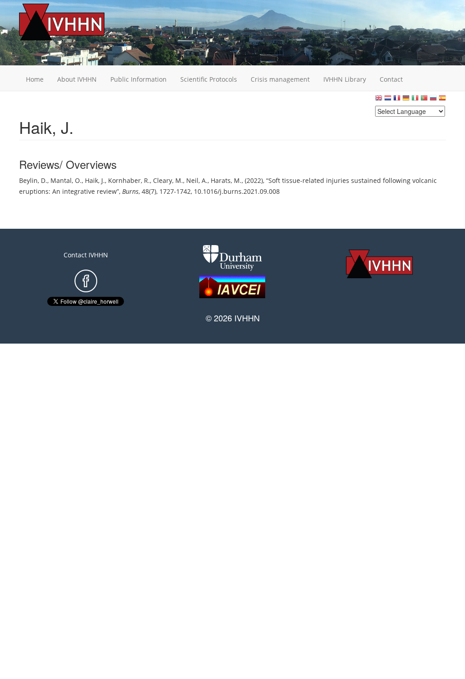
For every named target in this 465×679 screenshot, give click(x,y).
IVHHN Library (344, 79)
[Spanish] (442, 100)
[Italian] (415, 100)
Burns (130, 191)
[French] (397, 100)
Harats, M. (226, 180)
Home (35, 79)
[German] (406, 100)
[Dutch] (387, 100)
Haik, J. (95, 180)
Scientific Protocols (208, 79)
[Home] (76, 22)
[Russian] (433, 100)
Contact (391, 79)
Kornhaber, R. (129, 180)
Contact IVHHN (86, 255)
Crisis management (280, 79)
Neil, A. (197, 180)
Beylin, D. (33, 180)
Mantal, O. (66, 180)
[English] (378, 100)
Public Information (138, 79)
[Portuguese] (424, 100)
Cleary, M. (168, 180)
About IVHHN (77, 79)
